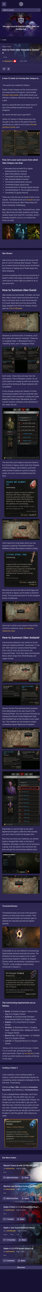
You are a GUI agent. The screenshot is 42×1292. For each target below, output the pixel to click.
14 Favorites (10, 1240)
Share (27, 1178)
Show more (21, 1267)
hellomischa (10, 1168)
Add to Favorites (12, 1178)
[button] (21, 58)
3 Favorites (10, 1261)
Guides (4, 40)
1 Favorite (10, 1219)
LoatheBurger (11, 1231)
